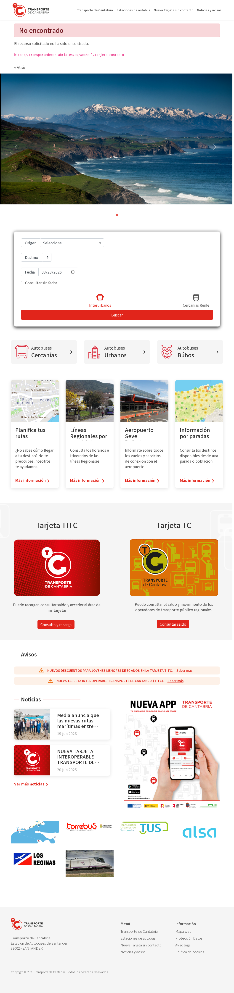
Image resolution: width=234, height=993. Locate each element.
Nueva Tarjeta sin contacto (173, 10)
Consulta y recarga (56, 624)
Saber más (184, 670)
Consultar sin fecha (40, 282)
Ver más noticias (29, 784)
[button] (214, 148)
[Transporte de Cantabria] (31, 10)
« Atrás (19, 67)
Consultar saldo (173, 624)
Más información (30, 480)
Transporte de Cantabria (95, 10)
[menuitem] (144, 931)
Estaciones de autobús (133, 10)
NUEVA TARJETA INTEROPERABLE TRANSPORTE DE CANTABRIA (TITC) (77, 759)
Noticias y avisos (209, 10)
